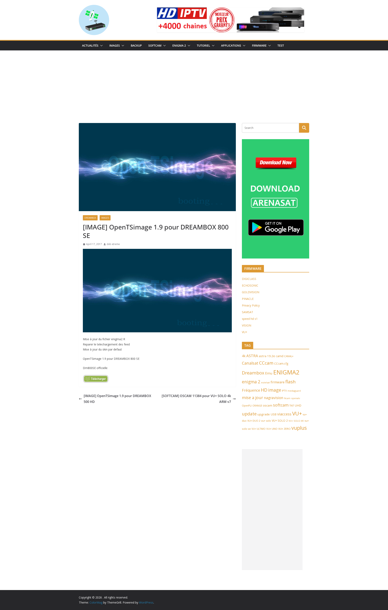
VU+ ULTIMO (259, 428)
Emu (268, 373)
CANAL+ (288, 356)
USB (273, 414)
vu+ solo (266, 420)
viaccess (284, 414)
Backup (136, 45)
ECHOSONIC (250, 285)
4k (244, 356)
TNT (291, 405)
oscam (267, 405)
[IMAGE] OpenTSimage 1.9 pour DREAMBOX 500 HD (117, 399)
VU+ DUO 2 (253, 420)
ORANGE (257, 405)
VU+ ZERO (284, 429)
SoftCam (154, 45)
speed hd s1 (250, 319)
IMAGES (114, 45)
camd (279, 356)
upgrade (263, 414)
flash (290, 382)
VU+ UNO (271, 429)
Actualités (90, 45)
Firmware (259, 45)
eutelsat (265, 382)
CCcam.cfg (281, 363)
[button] (100, 45)
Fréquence (251, 390)
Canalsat (250, 363)
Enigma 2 (179, 45)
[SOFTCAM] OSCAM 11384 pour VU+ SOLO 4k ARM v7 (196, 399)
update (249, 414)
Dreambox (253, 373)
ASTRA (252, 355)
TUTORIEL (203, 45)
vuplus (299, 427)
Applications (231, 45)
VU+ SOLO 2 (280, 420)
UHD (298, 405)
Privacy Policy (251, 305)
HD (264, 390)
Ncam (287, 398)
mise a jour (252, 397)
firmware (278, 382)
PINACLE (248, 299)
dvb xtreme (113, 244)
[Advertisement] (194, 80)
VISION (246, 325)
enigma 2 (251, 382)
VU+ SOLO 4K (296, 420)
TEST (280, 45)
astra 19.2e (267, 356)
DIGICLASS (249, 279)
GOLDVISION (250, 292)
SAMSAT (247, 312)
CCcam (266, 363)
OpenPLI (247, 405)
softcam (281, 405)
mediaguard (294, 390)
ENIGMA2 (286, 372)
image (274, 390)
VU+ (244, 332)
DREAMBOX (90, 217)
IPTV (284, 390)
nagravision (273, 397)
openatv (295, 398)
